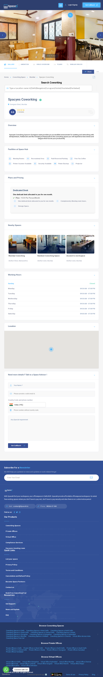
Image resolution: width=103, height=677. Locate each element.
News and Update (12, 609)
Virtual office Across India (81, 636)
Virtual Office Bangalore (30, 662)
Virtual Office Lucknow (27, 664)
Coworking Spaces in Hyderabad (65, 634)
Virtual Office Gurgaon (45, 664)
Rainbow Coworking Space (48, 256)
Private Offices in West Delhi (33, 648)
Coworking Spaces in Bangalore (41, 634)
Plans (59, 64)
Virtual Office (11, 537)
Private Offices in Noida (37, 650)
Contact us (10, 587)
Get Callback (90, 5)
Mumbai (32, 77)
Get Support (10, 604)
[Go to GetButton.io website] (6, 674)
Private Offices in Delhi (14, 648)
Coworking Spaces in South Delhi (17, 632)
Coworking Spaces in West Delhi (37, 630)
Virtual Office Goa (12, 664)
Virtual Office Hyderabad (49, 662)
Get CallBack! (16, 445)
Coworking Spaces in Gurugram (17, 634)
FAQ (7, 615)
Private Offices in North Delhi (55, 648)
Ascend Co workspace (75, 256)
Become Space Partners (15, 582)
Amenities (25, 64)
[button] (49, 55)
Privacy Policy (11, 565)
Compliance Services (14, 543)
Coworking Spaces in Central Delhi (42, 632)
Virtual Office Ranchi (61, 664)
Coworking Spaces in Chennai (60, 636)
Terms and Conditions (14, 570)
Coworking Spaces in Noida (65, 632)
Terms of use (70, 674)
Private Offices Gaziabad (76, 650)
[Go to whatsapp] (6, 669)
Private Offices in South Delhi (77, 648)
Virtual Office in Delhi (13, 662)
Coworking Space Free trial (15, 638)
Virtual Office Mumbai (66, 662)
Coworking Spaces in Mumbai (16, 636)
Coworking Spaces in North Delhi (61, 630)
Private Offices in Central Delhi (16, 650)
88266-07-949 (51, 506)
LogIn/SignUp (73, 5)
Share (89, 72)
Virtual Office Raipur (77, 664)
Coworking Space (19, 77)
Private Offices (11, 531)
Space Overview (43, 64)
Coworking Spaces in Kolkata (38, 636)
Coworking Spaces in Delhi (15, 630)
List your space (12, 559)
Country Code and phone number (20, 400)
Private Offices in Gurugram (56, 650)
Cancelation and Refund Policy (18, 576)
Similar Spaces (76, 64)
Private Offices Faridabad (14, 652)
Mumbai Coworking (17, 256)
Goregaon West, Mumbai (18, 104)
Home (6, 77)
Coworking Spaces (13, 526)
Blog (93, 674)
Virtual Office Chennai (83, 662)
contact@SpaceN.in (20, 506)
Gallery (10, 64)
